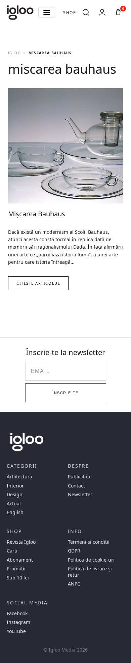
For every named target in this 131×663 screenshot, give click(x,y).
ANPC (74, 584)
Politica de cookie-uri (91, 560)
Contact (76, 486)
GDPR (74, 551)
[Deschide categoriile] (46, 12)
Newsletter (80, 495)
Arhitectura (19, 477)
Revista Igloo (21, 542)
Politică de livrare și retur (90, 572)
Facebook (17, 613)
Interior (15, 486)
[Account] (102, 12)
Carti (12, 551)
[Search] (86, 12)
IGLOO (14, 53)
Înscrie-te (65, 393)
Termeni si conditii (89, 542)
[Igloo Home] (20, 12)
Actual (14, 504)
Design (15, 495)
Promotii (16, 569)
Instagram (18, 622)
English (15, 512)
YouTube (16, 631)
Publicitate (80, 477)
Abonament (20, 560)
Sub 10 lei (18, 578)
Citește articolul (38, 283)
